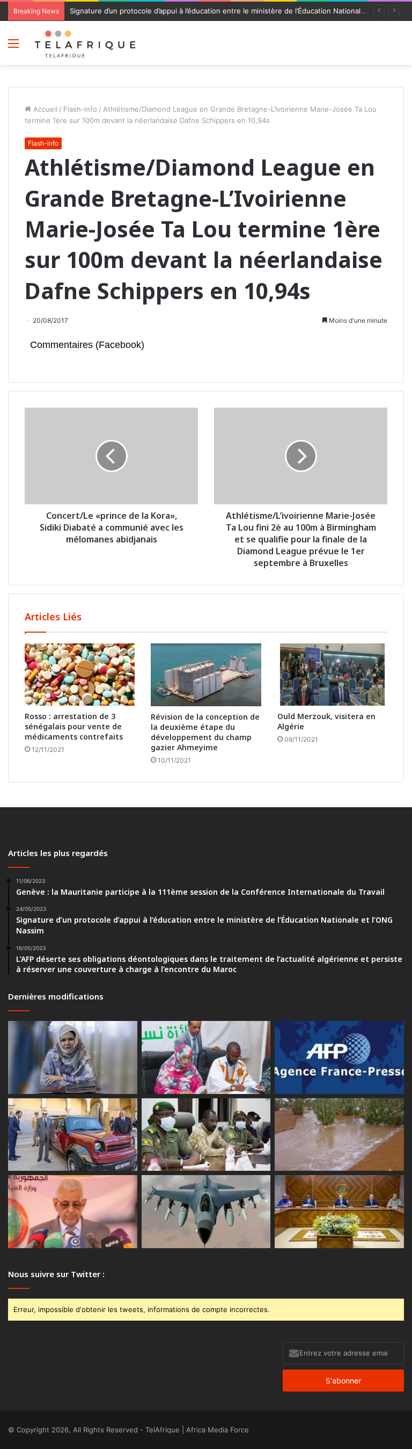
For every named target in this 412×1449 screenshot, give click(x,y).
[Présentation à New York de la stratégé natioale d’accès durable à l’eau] (72, 1211)
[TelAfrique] (86, 42)
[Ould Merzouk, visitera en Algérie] (332, 674)
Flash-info (80, 109)
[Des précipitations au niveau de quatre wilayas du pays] (339, 1134)
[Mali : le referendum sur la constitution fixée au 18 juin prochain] (206, 1134)
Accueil (44, 109)
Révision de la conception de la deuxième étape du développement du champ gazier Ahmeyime (205, 732)
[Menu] (13, 47)
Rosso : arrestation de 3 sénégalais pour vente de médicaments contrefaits (74, 726)
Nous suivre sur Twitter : (56, 1274)
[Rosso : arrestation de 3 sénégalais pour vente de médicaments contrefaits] (80, 674)
